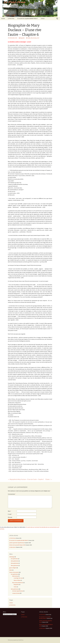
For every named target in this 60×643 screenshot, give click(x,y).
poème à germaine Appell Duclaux (16, 542)
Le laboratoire (12, 547)
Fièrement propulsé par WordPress (15, 640)
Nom (9, 511)
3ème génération (14, 563)
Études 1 (48, 479)
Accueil (3, 18)
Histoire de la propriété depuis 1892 (17, 545)
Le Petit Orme (11, 18)
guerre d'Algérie (12, 567)
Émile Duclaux (15, 576)
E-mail (10, 514)
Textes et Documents (14, 572)
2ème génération (14, 561)
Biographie (22, 38)
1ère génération (14, 558)
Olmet (10, 570)
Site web (10, 517)
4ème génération (14, 565)
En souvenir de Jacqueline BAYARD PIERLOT (27, 18)
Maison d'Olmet (17, 580)
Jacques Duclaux (16, 593)
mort (38, 38)
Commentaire (12, 494)
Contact (43, 18)
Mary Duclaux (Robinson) (17, 582)
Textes (15, 586)
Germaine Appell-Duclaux (17, 591)
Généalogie (11, 556)
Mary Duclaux (34, 38)
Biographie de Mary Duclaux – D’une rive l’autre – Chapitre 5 (26, 479)
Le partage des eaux (18, 578)
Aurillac (28, 38)
